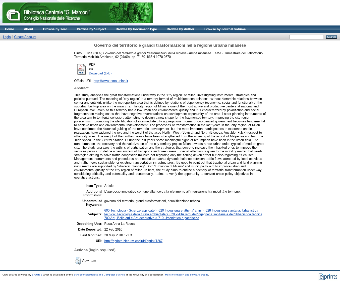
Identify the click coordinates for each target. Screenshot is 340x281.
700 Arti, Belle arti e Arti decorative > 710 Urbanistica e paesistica (151, 218)
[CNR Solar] (78, 24)
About (28, 29)
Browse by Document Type (136, 29)
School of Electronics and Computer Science (99, 274)
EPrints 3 (37, 274)
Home (9, 29)
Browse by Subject (91, 29)
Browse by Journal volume (225, 29)
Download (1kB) (100, 73)
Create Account (25, 37)
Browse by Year (55, 29)
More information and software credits (186, 274)
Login (7, 37)
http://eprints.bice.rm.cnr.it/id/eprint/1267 (133, 241)
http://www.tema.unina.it (111, 81)
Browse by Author (180, 29)
